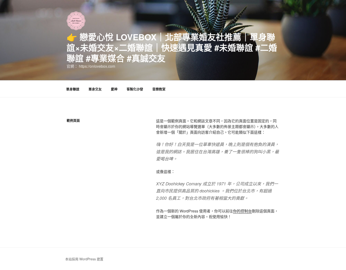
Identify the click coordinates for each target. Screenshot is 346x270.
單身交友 (95, 89)
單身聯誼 (72, 89)
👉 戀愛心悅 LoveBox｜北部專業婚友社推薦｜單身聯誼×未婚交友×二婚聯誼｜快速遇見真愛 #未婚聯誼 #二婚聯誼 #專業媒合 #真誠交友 (172, 47)
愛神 (114, 89)
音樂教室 (158, 89)
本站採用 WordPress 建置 (84, 259)
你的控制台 (242, 211)
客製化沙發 (135, 89)
